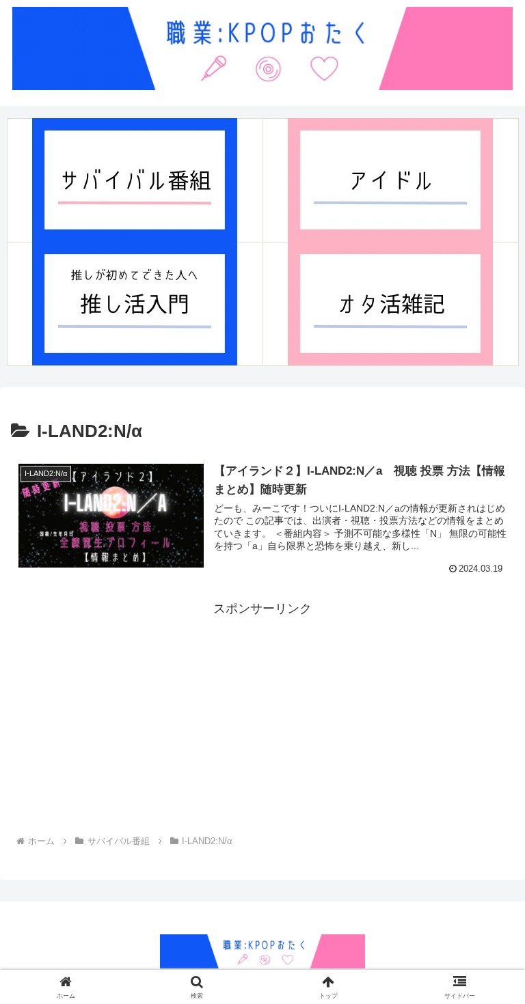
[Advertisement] (262, 715)
